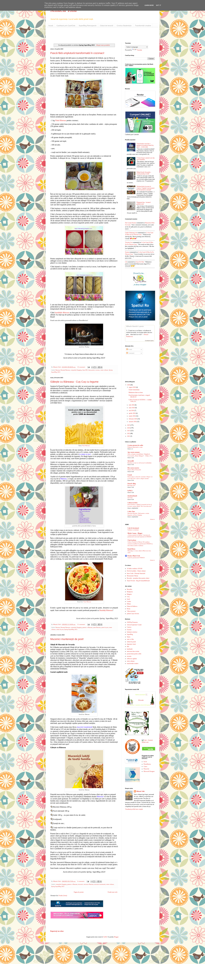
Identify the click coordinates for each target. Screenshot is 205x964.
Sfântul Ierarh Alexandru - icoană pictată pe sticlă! (144, 173)
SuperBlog (130, 634)
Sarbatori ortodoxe (132, 632)
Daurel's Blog (132, 483)
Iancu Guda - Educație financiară (136, 573)
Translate (139, 50)
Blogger (116, 937)
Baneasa (58, 370)
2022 (128, 433)
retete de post (60, 629)
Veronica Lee (128, 242)
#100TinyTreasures (132, 622)
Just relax (130, 497)
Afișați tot (152, 519)
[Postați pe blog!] (94, 367)
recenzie (129, 656)
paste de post (104, 627)
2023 (128, 430)
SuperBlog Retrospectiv (87, 25)
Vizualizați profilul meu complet (134, 809)
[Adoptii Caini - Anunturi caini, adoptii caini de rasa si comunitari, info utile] (148, 742)
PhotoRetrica (147, 764)
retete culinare (104, 370)
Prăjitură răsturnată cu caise (135, 447)
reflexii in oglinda (132, 658)
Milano (129, 604)
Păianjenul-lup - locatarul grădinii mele (144, 203)
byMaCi (130, 490)
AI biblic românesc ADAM (134, 568)
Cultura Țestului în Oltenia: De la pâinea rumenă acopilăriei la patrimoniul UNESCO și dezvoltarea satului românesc (140, 543)
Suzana (127, 252)
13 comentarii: (81, 624)
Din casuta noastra (133, 468)
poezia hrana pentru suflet (134, 654)
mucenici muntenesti (99, 884)
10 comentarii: (81, 367)
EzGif (145, 761)
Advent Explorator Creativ (134, 625)
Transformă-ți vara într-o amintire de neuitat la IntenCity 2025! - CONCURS (145, 145)
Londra (129, 601)
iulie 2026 (132, 405)
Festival (129, 629)
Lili (126, 262)
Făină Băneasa (60, 120)
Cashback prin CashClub (66, 25)
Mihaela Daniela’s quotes (135, 326)
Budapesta (130, 592)
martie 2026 (132, 416)
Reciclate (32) (131, 485)
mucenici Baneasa (88, 884)
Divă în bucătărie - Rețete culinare (136, 571)
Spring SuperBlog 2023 (70, 629)
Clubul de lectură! (106, 25)
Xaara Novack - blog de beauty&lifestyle (138, 581)
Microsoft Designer (149, 771)
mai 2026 (131, 410)
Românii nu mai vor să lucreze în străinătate (139, 463)
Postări (130, 349)
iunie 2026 (132, 408)
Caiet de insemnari (133, 528)
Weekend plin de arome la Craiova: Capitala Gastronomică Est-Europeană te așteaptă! (145, 188)
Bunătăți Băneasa (105, 610)
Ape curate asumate (134, 452)
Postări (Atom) (63, 895)
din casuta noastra (130, 223)
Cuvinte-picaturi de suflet (135, 445)
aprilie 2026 (132, 413)
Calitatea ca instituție (133, 530)
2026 (128, 385)
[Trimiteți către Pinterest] (101, 367)
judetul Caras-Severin (133, 613)
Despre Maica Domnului (134, 469)
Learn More (149, 5)
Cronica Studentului (124, 25)
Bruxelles (129, 589)
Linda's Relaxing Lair (131, 232)
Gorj (128, 596)
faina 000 (85, 370)
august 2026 (132, 387)
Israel (128, 599)
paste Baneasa (97, 627)
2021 (128, 436)
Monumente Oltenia (132, 576)
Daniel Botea (131, 549)
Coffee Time (131, 511)
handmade (130, 649)
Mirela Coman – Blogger (135, 533)
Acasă (50, 25)
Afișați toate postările (103, 45)
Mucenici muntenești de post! (67, 639)
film (128, 646)
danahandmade (132, 496)
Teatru (128, 637)
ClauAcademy (132, 540)
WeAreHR (131, 461)
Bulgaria (129, 594)
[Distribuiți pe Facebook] (99, 367)
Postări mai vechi (112, 892)
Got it (158, 5)
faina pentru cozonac (94, 370)
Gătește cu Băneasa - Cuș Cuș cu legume (74, 381)
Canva (145, 766)
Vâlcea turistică (131, 611)
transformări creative (132, 663)
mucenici (80, 884)
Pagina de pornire (79, 892)
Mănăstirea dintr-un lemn (136, 392)
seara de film (140, 262)
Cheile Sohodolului (134, 390)
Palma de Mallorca (132, 606)
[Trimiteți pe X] (97, 367)
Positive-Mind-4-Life (134, 556)
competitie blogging (76, 370)
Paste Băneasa (86, 445)
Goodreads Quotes (149, 340)
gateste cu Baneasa (87, 627)
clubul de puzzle (131, 642)
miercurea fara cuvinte (133, 651)
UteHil (105, 937)
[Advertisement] (78, 34)
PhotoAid (146, 769)
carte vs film (130, 639)
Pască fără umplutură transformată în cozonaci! (77, 53)
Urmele (130, 475)
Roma (128, 609)
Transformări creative (143, 25)
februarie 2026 (133, 419)
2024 (128, 428)
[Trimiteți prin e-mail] (92, 367)
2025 (128, 425)
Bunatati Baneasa (65, 370)
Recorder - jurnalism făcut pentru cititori (138, 578)
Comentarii (131, 353)
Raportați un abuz (57, 931)
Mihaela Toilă (140, 791)
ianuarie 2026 (133, 421)
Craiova (129, 627)
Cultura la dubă (132, 503)
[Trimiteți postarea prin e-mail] (88, 367)
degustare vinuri (131, 644)
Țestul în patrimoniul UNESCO (136, 557)
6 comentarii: (81, 881)
